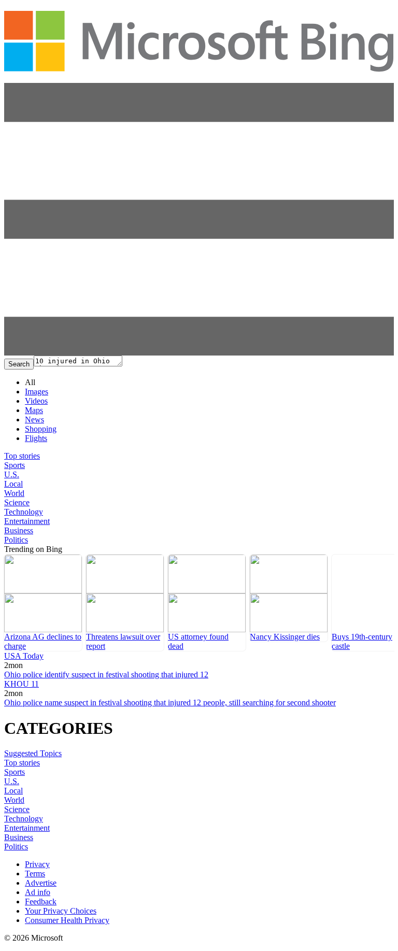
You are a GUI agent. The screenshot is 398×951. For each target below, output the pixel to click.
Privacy (37, 864)
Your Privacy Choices (60, 910)
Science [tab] (17, 502)
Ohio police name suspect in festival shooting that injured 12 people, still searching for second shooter (170, 702)
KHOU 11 (21, 683)
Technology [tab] (23, 511)
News (34, 419)
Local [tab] (13, 483)
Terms (35, 873)
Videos (36, 400)
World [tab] (14, 493)
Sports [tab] (14, 465)
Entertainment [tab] (27, 521)
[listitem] (43, 603)
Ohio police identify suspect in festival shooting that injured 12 (106, 674)
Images (36, 391)
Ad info (37, 892)
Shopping (40, 428)
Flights (36, 438)
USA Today (24, 655)
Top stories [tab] (22, 455)
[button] (199, 352)
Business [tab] (18, 530)
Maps (34, 410)
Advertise (40, 882)
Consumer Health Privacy (67, 920)
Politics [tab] (16, 539)
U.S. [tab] (11, 474)
